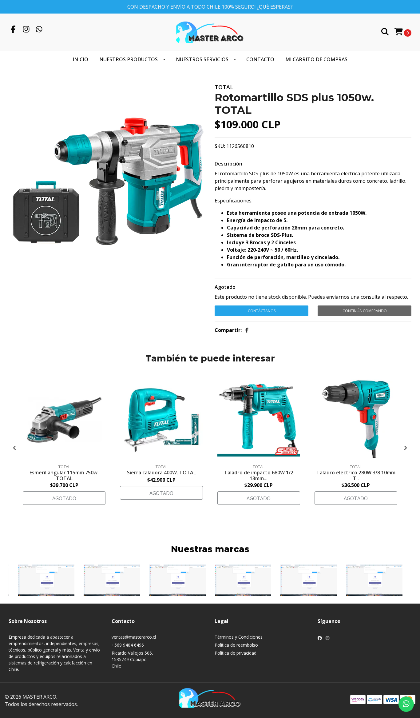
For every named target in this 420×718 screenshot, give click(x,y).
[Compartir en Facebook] (246, 330)
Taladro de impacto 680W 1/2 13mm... (258, 475)
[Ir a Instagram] (26, 30)
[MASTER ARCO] (210, 31)
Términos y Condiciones (239, 637)
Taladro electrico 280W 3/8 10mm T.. (355, 475)
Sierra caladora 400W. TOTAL (161, 472)
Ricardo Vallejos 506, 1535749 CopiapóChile (132, 659)
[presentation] (15, 448)
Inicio (80, 59)
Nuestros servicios (202, 59)
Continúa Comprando (365, 310)
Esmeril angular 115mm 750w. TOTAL (64, 475)
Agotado (225, 287)
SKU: (220, 146)
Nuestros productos (128, 59)
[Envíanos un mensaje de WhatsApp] (406, 704)
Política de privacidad (235, 653)
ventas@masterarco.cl (134, 637)
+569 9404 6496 (128, 645)
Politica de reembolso (236, 645)
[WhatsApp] (39, 30)
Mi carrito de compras (316, 59)
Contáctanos (261, 310)
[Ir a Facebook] (13, 30)
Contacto (260, 59)
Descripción (228, 163)
